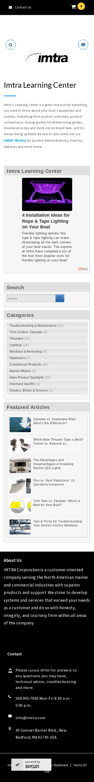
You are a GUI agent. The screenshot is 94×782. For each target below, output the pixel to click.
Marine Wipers (23, 371)
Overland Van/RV (25, 384)
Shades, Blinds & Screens (31, 390)
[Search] (59, 298)
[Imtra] (47, 58)
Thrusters (20, 338)
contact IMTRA (39, 670)
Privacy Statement (55, 765)
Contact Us (23, 7)
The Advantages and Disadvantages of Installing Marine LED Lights (53, 464)
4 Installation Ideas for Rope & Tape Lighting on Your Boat (46, 221)
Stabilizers (20, 358)
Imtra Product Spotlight (30, 377)
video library (15, 140)
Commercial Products (29, 364)
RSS (85, 269)
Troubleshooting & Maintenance (37, 325)
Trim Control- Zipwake (28, 332)
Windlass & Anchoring (28, 351)
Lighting (19, 345)
